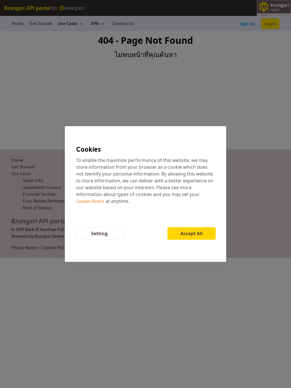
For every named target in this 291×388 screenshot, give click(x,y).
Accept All (191, 233)
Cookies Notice (90, 201)
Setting (99, 233)
